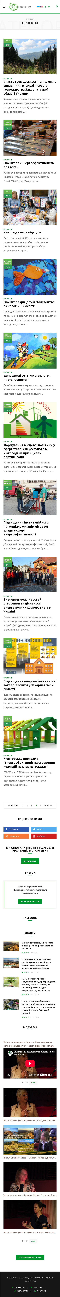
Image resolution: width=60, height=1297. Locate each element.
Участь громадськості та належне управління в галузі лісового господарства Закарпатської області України (30, 87)
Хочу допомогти (30, 901)
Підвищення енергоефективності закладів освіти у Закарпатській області (30, 685)
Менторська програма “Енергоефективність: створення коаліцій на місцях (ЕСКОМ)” (29, 763)
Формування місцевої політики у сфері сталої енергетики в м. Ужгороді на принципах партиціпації (29, 451)
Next (47, 805)
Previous (15, 805)
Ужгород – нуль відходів (22, 232)
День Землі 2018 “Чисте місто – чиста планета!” (27, 377)
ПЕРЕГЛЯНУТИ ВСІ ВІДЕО (30, 1258)
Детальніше (30, 861)
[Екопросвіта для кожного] (20, 7)
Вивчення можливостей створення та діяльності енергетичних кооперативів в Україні (27, 605)
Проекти (7, 78)
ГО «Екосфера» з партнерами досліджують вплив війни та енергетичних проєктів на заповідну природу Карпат (36, 964)
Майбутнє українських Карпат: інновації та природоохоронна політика (37, 945)
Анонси (25, 953)
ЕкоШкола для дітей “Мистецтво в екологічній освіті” (29, 304)
